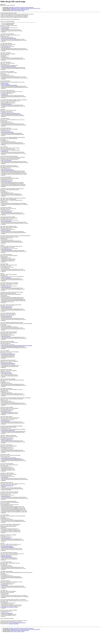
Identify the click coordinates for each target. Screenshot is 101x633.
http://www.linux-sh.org (6, 537)
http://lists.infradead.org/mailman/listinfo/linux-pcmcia (12, 458)
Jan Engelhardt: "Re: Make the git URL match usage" (19, 9)
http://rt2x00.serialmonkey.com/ (7, 485)
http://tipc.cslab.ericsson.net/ (7, 556)
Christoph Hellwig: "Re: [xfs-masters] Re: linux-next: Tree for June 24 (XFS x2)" (25, 8)
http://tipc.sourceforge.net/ (6, 555)
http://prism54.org (5, 477)
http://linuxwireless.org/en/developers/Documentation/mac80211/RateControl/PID (17, 345)
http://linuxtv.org (5, 94)
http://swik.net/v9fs (5, 28)
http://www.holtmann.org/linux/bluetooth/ (9, 85)
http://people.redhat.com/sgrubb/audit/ (9, 66)
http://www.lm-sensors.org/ (7, 181)
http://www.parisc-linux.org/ (7, 439)
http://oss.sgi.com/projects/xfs (7, 613)
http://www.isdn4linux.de (6, 277)
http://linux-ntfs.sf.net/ (6, 420)
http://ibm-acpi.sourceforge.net (7, 546)
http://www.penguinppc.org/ (7, 306)
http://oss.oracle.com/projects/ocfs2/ (8, 430)
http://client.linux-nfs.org (6, 411)
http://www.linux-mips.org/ (7, 372)
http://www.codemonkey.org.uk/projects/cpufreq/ (11, 113)
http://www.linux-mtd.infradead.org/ (8, 353)
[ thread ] (15, 10)
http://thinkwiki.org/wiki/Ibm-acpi (8, 547)
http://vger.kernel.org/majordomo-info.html (17, 622)
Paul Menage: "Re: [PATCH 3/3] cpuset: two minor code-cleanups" (21, 7)
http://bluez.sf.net (5, 83)
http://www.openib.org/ (6, 230)
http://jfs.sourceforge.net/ (6, 287)
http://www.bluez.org (6, 84)
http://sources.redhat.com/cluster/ (8, 132)
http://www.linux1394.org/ (7, 160)
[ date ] (12, 10)
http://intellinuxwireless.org (7, 249)
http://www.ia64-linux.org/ (7, 211)
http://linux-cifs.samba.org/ (7, 104)
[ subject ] (19, 10)
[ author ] (23, 10)
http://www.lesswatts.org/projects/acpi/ (9, 38)
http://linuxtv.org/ (5, 151)
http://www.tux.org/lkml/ (13, 623)
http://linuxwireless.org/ (6, 47)
